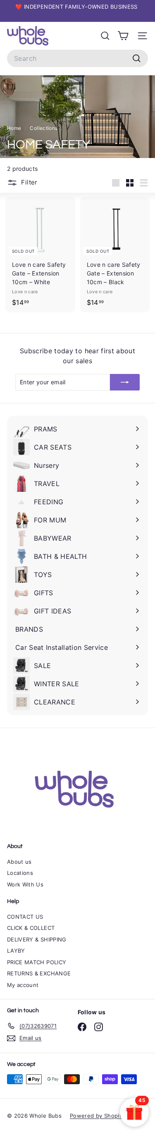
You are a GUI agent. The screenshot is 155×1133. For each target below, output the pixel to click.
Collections (44, 128)
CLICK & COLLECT (31, 928)
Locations (20, 873)
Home (15, 128)
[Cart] (123, 36)
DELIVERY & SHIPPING (37, 939)
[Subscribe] (125, 382)
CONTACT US (25, 916)
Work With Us (25, 884)
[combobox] (77, 58)
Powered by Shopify (97, 1115)
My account (23, 985)
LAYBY (16, 950)
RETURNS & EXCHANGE (39, 973)
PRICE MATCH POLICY (36, 962)
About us (19, 861)
